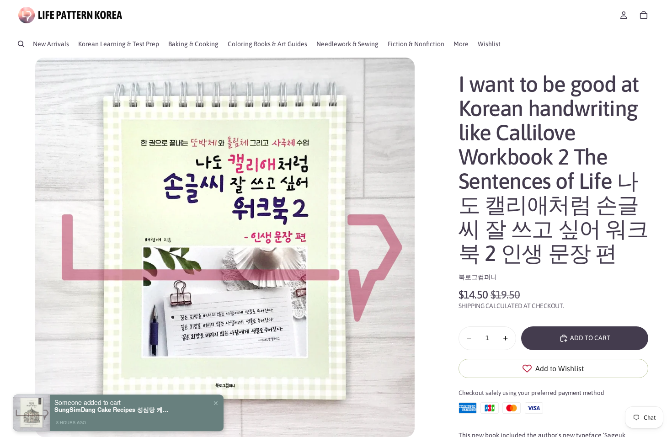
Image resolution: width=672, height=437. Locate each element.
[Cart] (644, 15)
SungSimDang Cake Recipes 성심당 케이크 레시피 (111, 401)
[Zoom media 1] (224, 247)
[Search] (21, 44)
